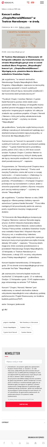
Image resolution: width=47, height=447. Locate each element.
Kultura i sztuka (24, 27)
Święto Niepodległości (9, 327)
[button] (44, 423)
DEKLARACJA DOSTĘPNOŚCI (36, 437)
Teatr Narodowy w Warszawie (29, 322)
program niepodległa (9, 322)
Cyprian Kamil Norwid (10, 332)
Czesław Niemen (26, 332)
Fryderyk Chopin (25, 327)
